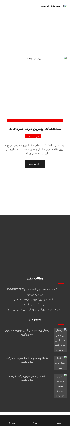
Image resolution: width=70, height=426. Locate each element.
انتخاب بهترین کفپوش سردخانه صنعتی (33, 299)
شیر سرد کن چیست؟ (33, 294)
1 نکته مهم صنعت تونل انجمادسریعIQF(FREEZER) (33, 289)
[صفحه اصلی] (53, 40)
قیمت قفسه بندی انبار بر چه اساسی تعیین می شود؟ (33, 309)
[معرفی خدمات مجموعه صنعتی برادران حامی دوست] (54, 7)
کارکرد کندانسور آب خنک (33, 304)
